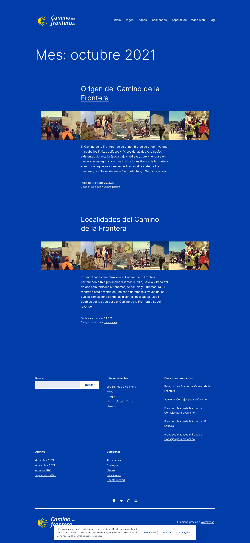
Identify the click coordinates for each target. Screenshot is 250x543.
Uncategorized (112, 186)
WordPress (207, 522)
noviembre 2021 (45, 465)
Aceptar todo (149, 532)
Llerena (111, 406)
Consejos (112, 465)
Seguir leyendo (155, 171)
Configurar (184, 532)
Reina (110, 391)
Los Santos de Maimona (121, 386)
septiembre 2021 (45, 475)
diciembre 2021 (44, 460)
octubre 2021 (43, 470)
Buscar (39, 378)
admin (168, 399)
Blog (212, 20)
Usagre (111, 396)
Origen (129, 20)
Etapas (142, 20)
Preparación (178, 20)
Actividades (114, 460)
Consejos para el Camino (191, 399)
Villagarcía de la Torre (120, 401)
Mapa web (198, 20)
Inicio (117, 20)
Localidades (158, 20)
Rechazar (167, 532)
